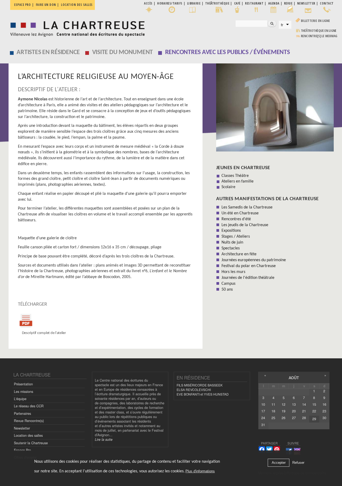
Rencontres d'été (236, 219)
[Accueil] (76, 27)
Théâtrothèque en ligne (319, 30)
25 (273, 417)
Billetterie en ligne (315, 20)
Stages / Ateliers (235, 236)
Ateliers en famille (237, 181)
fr (282, 24)
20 (294, 411)
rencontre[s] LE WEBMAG (319, 36)
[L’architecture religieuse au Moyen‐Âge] (275, 109)
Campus (228, 284)
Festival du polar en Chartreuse (248, 266)
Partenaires (22, 413)
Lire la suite (103, 439)
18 (273, 411)
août (294, 377)
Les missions (23, 391)
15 (314, 404)
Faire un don (46, 5)
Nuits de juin (232, 242)
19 (283, 411)
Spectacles (230, 248)
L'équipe (20, 398)
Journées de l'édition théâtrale (247, 278)
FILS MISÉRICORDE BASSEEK (200, 385)
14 (304, 404)
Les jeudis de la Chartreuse (244, 225)
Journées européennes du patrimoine (253, 260)
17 (263, 411)
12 (283, 404)
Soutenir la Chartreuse (31, 443)
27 (294, 417)
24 (263, 417)
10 (263, 404)
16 (324, 404)
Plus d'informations (200, 471)
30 (324, 417)
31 (263, 424)
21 (304, 411)
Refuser (298, 463)
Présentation (23, 384)
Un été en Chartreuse (240, 213)
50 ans (227, 289)
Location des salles (77, 5)
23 (324, 411)
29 (314, 418)
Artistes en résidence (48, 52)
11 (273, 404)
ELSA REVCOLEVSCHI (194, 389)
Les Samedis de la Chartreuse (247, 207)
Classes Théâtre (235, 176)
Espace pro (22, 5)
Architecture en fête (238, 254)
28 (304, 417)
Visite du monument (122, 52)
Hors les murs (233, 272)
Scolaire (228, 187)
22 (314, 411)
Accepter (279, 463)
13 (294, 404)
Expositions (231, 231)
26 (283, 417)
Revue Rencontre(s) (29, 420)
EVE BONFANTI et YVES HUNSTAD (203, 394)
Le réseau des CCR (29, 406)
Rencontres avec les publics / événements (227, 52)
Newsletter (22, 428)
